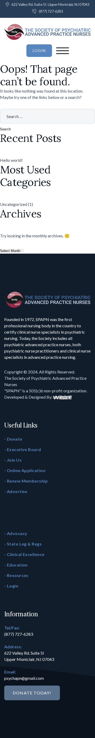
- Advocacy (15, 533)
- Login (11, 585)
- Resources (16, 575)
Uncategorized (13, 204)
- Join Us (13, 459)
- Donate (13, 438)
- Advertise (15, 491)
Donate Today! (32, 692)
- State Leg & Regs (23, 543)
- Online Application (24, 470)
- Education (16, 564)
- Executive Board (22, 449)
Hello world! (11, 160)
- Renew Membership (26, 480)
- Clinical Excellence (24, 554)
